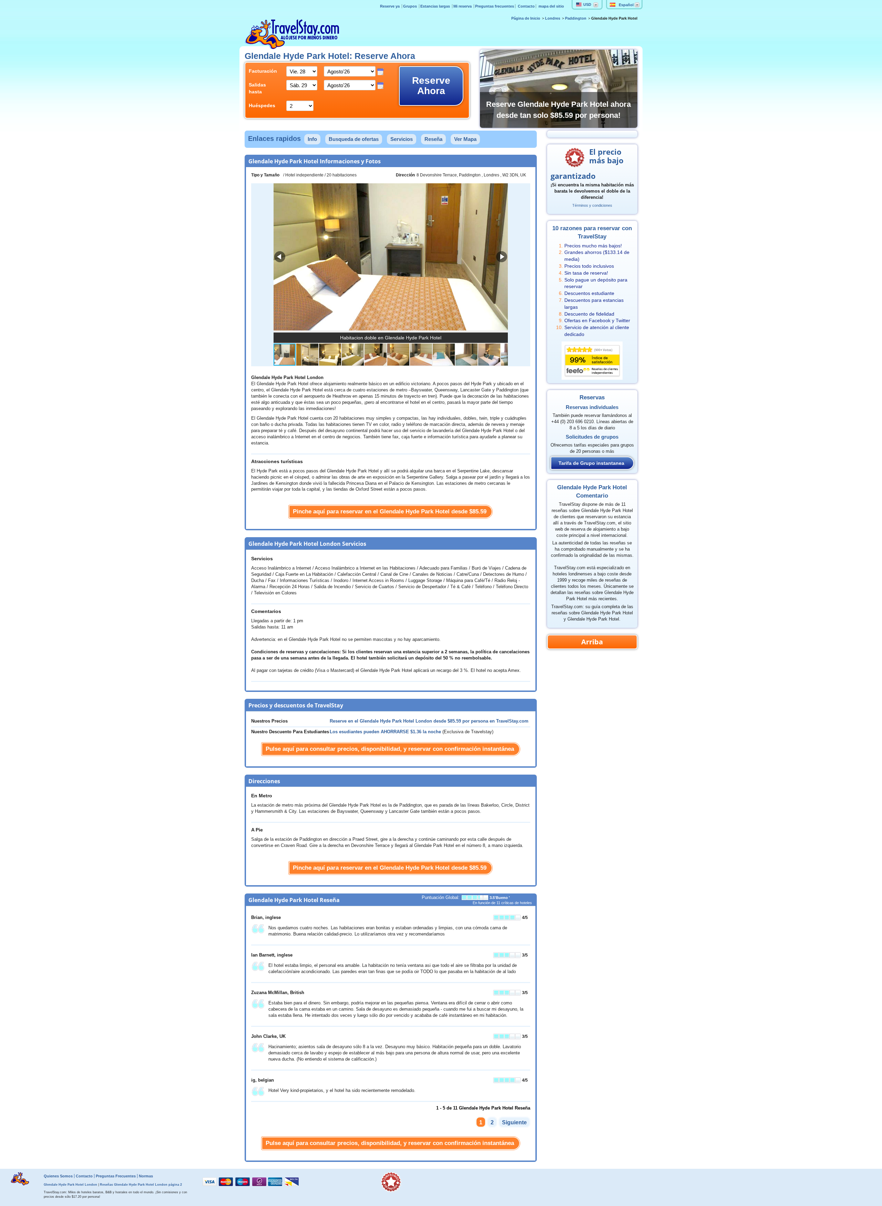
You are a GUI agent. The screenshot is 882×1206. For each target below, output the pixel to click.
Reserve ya (390, 6)
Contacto (526, 6)
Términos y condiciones (592, 205)
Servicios (401, 139)
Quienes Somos (58, 1176)
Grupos (410, 6)
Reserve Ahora (431, 85)
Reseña (433, 139)
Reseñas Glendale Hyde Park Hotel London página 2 (141, 1184)
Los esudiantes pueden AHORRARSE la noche (385, 731)
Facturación (262, 71)
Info (312, 139)
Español (626, 5)
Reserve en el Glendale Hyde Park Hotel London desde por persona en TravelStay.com (429, 721)
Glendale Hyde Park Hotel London (70, 1184)
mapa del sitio (551, 6)
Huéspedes (262, 105)
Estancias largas (435, 6)
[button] (501, 256)
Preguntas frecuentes (494, 6)
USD (587, 4)
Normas (146, 1176)
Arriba (592, 641)
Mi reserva (463, 6)
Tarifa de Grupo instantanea (591, 463)
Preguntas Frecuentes (116, 1176)
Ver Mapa (465, 139)
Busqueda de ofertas (354, 139)
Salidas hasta (257, 88)
